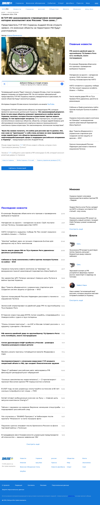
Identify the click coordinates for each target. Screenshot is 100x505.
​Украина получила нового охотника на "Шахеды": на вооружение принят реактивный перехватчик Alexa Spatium (84, 121)
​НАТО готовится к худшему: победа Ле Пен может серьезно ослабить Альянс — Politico (84, 88)
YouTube (50, 104)
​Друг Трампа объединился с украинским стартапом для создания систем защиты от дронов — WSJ (81, 134)
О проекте (5, 485)
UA (3, 9)
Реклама (43, 485)
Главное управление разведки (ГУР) (48, 160)
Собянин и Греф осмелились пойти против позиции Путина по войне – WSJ (83, 109)
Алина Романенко (14, 35)
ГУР (21, 145)
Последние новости (14, 207)
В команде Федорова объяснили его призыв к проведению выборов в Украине (82, 66)
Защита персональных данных (13, 489)
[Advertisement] (33, 187)
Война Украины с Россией (25, 160)
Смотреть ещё (33, 444)
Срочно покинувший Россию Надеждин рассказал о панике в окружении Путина (82, 146)
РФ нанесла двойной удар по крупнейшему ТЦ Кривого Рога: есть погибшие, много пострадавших (82, 54)
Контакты (31, 485)
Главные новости (80, 44)
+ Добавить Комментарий (17, 168)
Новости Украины (8, 160)
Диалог (3, 12)
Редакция (18, 485)
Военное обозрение (13, 12)
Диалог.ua (71, 496)
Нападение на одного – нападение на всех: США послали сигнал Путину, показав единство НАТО (83, 77)
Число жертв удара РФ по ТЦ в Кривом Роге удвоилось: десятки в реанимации (83, 99)
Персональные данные (60, 485)
